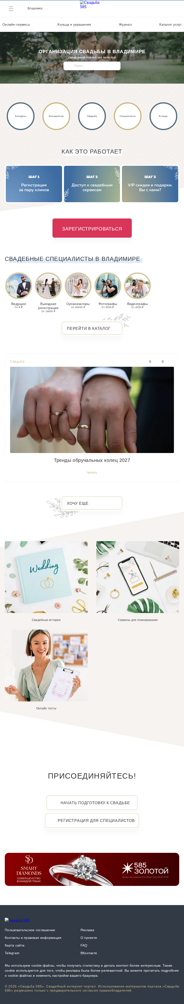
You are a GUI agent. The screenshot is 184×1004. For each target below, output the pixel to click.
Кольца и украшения (74, 24)
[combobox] (92, 68)
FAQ (83, 945)
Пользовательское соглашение (30, 930)
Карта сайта (14, 945)
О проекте (88, 938)
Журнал (125, 24)
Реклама (87, 930)
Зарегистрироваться (92, 228)
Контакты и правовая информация (33, 938)
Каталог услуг (170, 24)
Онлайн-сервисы (16, 24)
